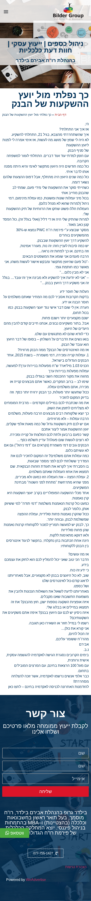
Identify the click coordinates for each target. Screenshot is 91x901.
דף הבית (60, 114)
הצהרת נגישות (76, 867)
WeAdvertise (36, 880)
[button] (5, 11)
